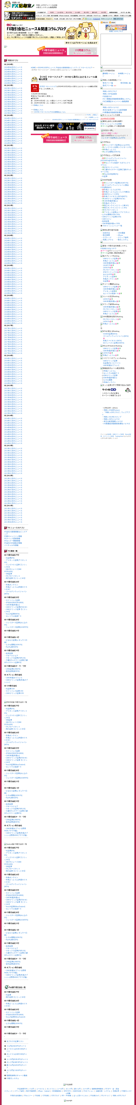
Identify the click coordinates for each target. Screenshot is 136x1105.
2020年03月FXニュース (13, 259)
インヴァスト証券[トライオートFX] (117, 147)
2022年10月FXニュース (13, 183)
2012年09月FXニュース (13, 485)
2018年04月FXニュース (13, 316)
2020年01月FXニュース (13, 263)
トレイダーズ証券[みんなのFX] (113, 138)
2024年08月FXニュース (13, 127)
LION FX (106, 268)
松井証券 (9, 653)
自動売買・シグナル (107, 15)
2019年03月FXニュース (13, 289)
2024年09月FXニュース (13, 125)
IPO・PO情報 (77, 19)
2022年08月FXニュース (13, 187)
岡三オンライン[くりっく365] (115, 208)
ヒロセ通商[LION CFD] (111, 214)
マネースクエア (12, 656)
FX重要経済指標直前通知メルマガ (117, 424)
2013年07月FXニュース (13, 460)
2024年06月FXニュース (13, 132)
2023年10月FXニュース (13, 153)
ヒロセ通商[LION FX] (14, 645)
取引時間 (106, 235)
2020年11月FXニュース (13, 241)
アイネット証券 (109, 277)
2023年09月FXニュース (13, 155)
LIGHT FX (107, 265)
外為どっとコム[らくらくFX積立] (117, 192)
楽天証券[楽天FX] (13, 671)
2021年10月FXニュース (13, 213)
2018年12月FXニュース (13, 298)
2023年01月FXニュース (13, 173)
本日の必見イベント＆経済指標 (115, 110)
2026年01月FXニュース (13, 83)
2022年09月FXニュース (13, 185)
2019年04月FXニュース (13, 286)
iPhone (120, 235)
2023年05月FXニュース (13, 164)
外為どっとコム (110, 149)
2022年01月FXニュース (13, 203)
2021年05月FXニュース (13, 224)
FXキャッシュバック (107, 19)
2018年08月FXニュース (13, 307)
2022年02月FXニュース (13, 201)
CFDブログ (69, 19)
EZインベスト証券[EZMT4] (113, 343)
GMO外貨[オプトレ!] (14, 678)
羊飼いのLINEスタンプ (112, 417)
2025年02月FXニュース (13, 111)
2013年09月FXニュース (13, 455)
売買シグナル (108, 240)
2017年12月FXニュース (13, 328)
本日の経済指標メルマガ (113, 421)
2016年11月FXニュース (13, 361)
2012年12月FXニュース (13, 478)
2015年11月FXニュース (13, 391)
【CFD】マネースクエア (48, 86)
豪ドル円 (94, 12)
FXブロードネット (13, 576)
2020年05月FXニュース (13, 254)
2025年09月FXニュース (13, 95)
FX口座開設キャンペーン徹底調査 (116, 101)
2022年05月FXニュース (13, 194)
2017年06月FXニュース (13, 342)
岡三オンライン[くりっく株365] (116, 205)
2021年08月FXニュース (13, 217)
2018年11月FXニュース (13, 301)
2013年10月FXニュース (13, 453)
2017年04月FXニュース (13, 346)
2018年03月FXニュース (13, 319)
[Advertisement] (100, 6)
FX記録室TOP (41, 12)
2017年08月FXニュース (13, 337)
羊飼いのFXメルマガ (111, 107)
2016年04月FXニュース (13, 376)
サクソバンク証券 (13, 600)
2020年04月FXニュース (13, 256)
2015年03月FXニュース (13, 409)
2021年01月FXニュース (13, 233)
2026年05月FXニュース (13, 74)
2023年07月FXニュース (13, 160)
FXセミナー (49, 19)
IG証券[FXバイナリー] (111, 363)
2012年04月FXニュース (13, 497)
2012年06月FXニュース (13, 492)
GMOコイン (106, 219)
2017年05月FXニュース (13, 344)
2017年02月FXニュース (13, 351)
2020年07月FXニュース (13, 250)
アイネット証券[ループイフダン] (116, 212)
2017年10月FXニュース (13, 333)
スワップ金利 (46, 15)
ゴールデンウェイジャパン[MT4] (115, 336)
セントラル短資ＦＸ (14, 616)
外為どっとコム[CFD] (112, 190)
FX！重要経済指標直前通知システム (117, 99)
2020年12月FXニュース (13, 238)
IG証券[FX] (10, 558)
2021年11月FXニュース (13, 211)
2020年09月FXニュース (13, 245)
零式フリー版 (108, 83)
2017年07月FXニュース (13, 340)
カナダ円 (103, 12)
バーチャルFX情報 (11, 545)
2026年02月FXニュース (13, 81)
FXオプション (97, 15)
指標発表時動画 (113, 12)
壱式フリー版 (108, 85)
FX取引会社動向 (40, 19)
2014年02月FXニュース (13, 441)
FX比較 (55, 19)
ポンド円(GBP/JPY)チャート (17, 1062)
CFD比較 (61, 19)
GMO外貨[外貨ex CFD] (111, 223)
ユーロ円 (77, 12)
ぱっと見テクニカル (86, 19)
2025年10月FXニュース (13, 93)
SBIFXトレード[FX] (111, 194)
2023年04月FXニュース (13, 166)
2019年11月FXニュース (13, 271)
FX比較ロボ (96, 19)
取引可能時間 (54, 15)
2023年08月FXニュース (13, 157)
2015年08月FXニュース (13, 397)
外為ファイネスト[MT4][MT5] (115, 196)
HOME (33, 68)
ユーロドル (60, 12)
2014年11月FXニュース (13, 421)
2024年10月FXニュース (13, 123)
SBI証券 (9, 574)
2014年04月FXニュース (13, 436)
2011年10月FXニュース (13, 513)
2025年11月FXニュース (13, 91)
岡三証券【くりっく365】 (16, 578)
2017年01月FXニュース (13, 353)
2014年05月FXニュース (13, 434)
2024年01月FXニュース (13, 143)
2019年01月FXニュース (13, 293)
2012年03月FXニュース (13, 499)
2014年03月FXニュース (13, 439)
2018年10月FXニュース (13, 303)
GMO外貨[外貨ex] (13, 605)
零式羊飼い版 (125, 83)
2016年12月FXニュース (13, 358)
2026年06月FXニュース (13, 72)
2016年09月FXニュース (13, 365)
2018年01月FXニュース (13, 323)
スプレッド (38, 15)
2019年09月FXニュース (13, 275)
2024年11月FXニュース (13, 121)
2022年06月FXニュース (13, 192)
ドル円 (52, 12)
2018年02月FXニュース (13, 321)
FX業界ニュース (51, 31)
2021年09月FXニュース (13, 215)
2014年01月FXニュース (13, 443)
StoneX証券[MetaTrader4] (15, 765)
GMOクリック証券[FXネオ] (16, 607)
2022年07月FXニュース (13, 190)
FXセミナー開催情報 (12, 541)
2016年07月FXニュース (13, 370)
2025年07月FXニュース (13, 100)
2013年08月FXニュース (13, 457)
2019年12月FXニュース (13, 268)
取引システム (123, 240)
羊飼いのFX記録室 (110, 94)
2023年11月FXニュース (13, 151)
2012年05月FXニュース (13, 494)
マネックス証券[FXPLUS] (15, 658)
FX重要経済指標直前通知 (112, 112)
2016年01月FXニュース (13, 383)
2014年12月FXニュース (13, 418)
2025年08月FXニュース (13, 97)
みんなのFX (107, 274)
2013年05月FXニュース (13, 464)
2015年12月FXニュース (13, 388)
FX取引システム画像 (125, 15)
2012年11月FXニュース (13, 481)
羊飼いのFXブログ (118, 19)
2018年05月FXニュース (13, 314)
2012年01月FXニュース (13, 503)
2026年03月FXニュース (13, 79)
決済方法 (106, 233)
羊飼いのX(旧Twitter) (112, 410)
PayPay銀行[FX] (12, 647)
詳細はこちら (38, 105)
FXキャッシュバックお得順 (111, 124)
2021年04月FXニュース (13, 226)
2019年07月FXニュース (13, 280)
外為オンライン (12, 585)
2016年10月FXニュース (13, 363)
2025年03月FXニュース (13, 109)
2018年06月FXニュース (13, 312)
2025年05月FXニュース (13, 104)
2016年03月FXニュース (13, 379)
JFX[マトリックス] (111, 167)
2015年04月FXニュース (13, 406)
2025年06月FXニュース (13, 102)
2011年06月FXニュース (13, 522)
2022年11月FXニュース (13, 181)
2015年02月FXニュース (13, 411)
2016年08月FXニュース (13, 367)
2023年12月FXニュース (13, 148)
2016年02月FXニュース (13, 381)
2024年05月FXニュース (13, 134)
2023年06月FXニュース (13, 162)
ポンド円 (86, 12)
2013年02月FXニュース (13, 471)
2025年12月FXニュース (13, 88)
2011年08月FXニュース (13, 517)
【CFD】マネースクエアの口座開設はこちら (50, 112)
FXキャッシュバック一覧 (112, 226)
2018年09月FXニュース (13, 305)
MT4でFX (82, 15)
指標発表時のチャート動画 (17, 1075)
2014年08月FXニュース (13, 427)
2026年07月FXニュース (13, 70)
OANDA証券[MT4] (110, 334)
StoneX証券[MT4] (12, 614)
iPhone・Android (64, 15)
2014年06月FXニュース (13, 432)
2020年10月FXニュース (13, 243)
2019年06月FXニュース (13, 282)
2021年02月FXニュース (13, 231)
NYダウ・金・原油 (125, 12)
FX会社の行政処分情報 (13, 543)
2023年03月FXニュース (13, 169)
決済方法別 (89, 15)
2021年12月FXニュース (13, 208)
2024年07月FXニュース (13, 130)
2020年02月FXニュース (13, 261)
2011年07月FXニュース (13, 520)
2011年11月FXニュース (13, 511)
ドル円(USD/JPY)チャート (16, 1046)
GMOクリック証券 (110, 259)
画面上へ (95, 115)
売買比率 (116, 15)
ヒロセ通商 (108, 380)
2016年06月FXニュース (13, 372)
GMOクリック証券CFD (15, 693)
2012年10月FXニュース (13, 483)
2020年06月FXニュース (13, 252)
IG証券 (8, 995)
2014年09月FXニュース (13, 425)
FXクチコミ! (105, 1095)
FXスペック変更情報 (12, 538)
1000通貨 (121, 233)
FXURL (89, 115)
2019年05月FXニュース (13, 284)
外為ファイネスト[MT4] (112, 341)
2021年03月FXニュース (13, 229)
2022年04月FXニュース (13, 196)
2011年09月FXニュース (13, 515)
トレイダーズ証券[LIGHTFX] (17, 627)
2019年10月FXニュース (13, 273)
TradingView (119, 436)
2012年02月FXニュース (13, 501)
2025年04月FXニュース (13, 106)
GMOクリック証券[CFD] (111, 217)
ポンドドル (69, 12)
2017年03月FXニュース (13, 349)
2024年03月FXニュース (13, 139)
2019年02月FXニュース (13, 291)
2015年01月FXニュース (13, 413)
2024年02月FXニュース (13, 141)
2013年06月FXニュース (13, 462)
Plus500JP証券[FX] (111, 174)
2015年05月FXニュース (13, 404)
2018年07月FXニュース (13, 310)
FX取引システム (13, 1078)
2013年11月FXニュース (13, 451)
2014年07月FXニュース (13, 430)
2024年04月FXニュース (13, 136)
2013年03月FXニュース (13, 469)
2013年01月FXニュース (13, 473)
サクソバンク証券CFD (14, 691)
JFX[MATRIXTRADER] (14, 603)
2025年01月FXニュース (13, 113)
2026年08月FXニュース (13, 67)
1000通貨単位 (74, 15)
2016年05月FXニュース (13, 374)
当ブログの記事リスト (15, 1041)
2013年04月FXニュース (13, 467)
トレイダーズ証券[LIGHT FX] (117, 183)
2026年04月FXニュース (13, 76)
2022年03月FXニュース (13, 199)
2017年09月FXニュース (13, 335)
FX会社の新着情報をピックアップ (68, 68)
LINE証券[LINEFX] (13, 669)
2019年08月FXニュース (13, 277)
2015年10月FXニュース (13, 393)
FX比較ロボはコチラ (108, 248)
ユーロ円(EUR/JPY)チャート (17, 1059)
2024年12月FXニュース (13, 118)
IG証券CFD (10, 689)
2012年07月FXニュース (13, 490)
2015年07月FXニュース (13, 400)
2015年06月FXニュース (13, 402)
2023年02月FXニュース (13, 171)
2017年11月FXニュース (13, 331)
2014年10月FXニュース (13, 423)
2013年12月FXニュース (13, 448)
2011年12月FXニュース (13, 508)
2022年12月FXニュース (13, 178)
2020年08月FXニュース (13, 247)
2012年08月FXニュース (13, 487)
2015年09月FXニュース (13, 395)
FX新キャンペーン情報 (13, 536)
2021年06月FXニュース (13, 222)
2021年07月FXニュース (13, 220)
